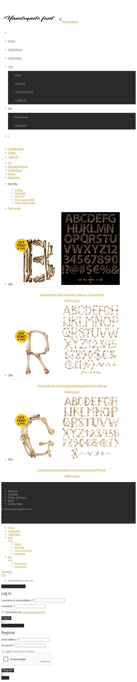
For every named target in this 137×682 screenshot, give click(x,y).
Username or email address (17, 600)
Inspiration (15, 49)
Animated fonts (18, 166)
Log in (6, 618)
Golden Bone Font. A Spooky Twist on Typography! (72, 295)
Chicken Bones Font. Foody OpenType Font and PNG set (72, 386)
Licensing (20, 83)
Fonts (11, 41)
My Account (21, 117)
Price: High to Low (24, 202)
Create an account (12, 625)
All (9, 163)
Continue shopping (13, 586)
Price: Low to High (24, 199)
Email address (9, 639)
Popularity (20, 193)
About (18, 75)
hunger (14, 208)
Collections (15, 58)
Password (7, 606)
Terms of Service (24, 91)
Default (19, 190)
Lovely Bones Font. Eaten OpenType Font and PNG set (72, 470)
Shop (11, 500)
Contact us (20, 100)
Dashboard (21, 125)
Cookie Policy (15, 503)
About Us (13, 491)
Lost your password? (33, 612)
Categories (16, 149)
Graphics (13, 177)
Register (8, 670)
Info (10, 66)
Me (10, 108)
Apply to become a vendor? (20, 651)
